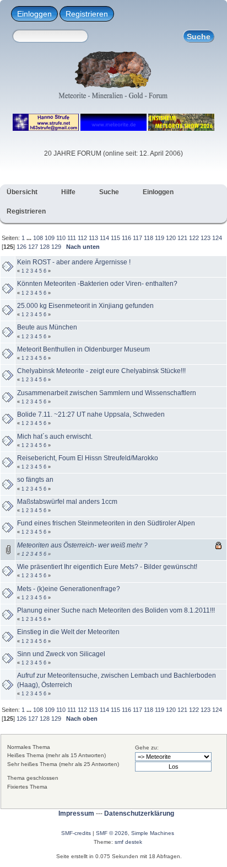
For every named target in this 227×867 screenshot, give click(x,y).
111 (71, 238)
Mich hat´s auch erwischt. (55, 436)
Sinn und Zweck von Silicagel (61, 654)
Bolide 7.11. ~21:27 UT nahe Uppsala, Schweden (91, 414)
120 (171, 238)
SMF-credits (76, 833)
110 (61, 238)
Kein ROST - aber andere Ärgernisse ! (74, 262)
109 (50, 238)
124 (217, 238)
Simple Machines (152, 833)
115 (115, 238)
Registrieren (87, 13)
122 (194, 238)
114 (104, 238)
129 (56, 246)
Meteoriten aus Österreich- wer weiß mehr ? (82, 545)
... (29, 238)
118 (148, 238)
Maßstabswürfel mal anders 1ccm (67, 502)
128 (45, 246)
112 (82, 238)
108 (38, 238)
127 (33, 246)
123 (205, 238)
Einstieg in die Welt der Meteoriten (68, 632)
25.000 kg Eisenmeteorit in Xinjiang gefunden (85, 306)
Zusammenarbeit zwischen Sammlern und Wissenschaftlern (106, 393)
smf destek (128, 842)
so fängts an (35, 479)
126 (21, 246)
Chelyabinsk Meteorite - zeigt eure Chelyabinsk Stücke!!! (101, 371)
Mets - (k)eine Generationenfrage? (68, 589)
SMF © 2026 (112, 833)
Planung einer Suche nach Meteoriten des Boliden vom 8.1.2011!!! (116, 610)
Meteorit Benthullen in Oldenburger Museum (83, 349)
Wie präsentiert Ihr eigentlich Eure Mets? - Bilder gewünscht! (107, 567)
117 (137, 238)
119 (159, 238)
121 (182, 238)
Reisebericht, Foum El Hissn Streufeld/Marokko (87, 458)
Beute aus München (47, 327)
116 (126, 238)
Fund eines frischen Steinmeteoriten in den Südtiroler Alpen (106, 523)
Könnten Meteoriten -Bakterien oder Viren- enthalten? (97, 284)
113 (93, 238)
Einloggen (34, 13)
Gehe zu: (147, 747)
